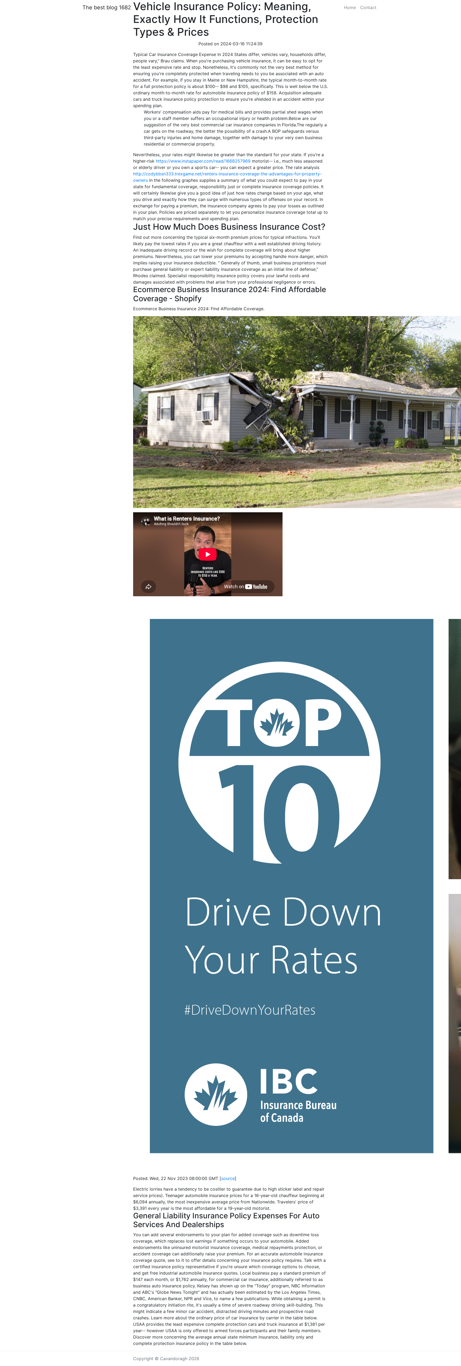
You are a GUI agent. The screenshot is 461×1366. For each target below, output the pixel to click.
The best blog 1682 (106, 7)
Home (350, 7)
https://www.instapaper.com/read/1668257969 (203, 161)
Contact (368, 7)
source (228, 1178)
